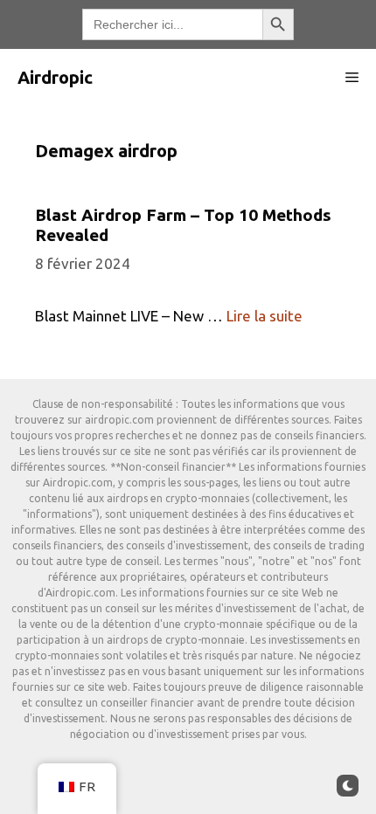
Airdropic (55, 77)
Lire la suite (264, 315)
